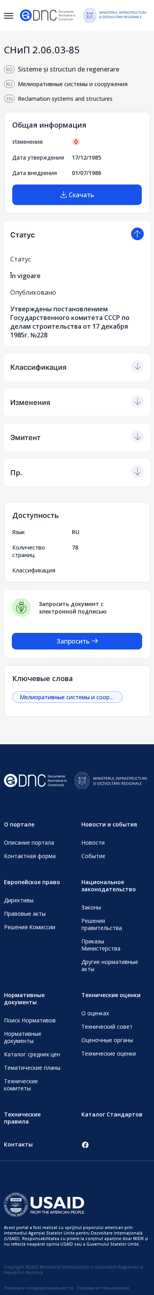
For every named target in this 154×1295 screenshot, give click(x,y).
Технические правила (22, 1118)
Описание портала (29, 842)
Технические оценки (108, 1053)
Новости (93, 842)
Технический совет (107, 1026)
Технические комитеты (21, 1084)
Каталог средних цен (32, 1054)
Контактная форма (30, 856)
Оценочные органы (107, 1040)
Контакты (18, 1144)
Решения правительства (101, 924)
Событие (93, 856)
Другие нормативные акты (109, 965)
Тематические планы (32, 1067)
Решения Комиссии (29, 927)
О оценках (95, 1013)
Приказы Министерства (100, 944)
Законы (91, 907)
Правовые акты (25, 913)
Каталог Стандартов (112, 1114)
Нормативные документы (22, 1037)
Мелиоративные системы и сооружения (71, 697)
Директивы (19, 900)
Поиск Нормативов (30, 1020)
